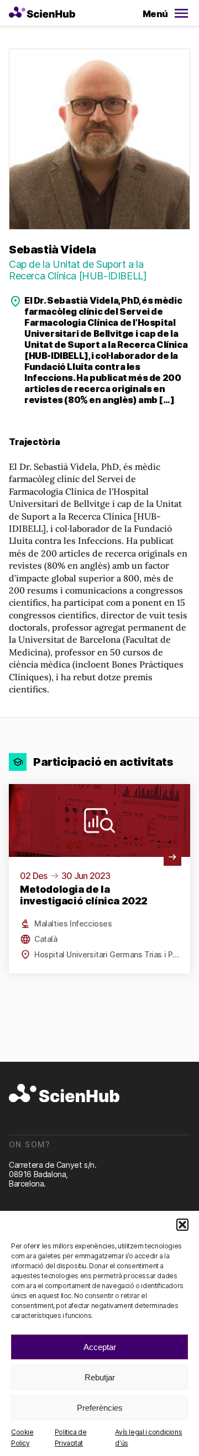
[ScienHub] (64, 1094)
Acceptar (99, 1347)
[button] (182, 1224)
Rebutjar (100, 1377)
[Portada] (42, 13)
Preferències (100, 1407)
